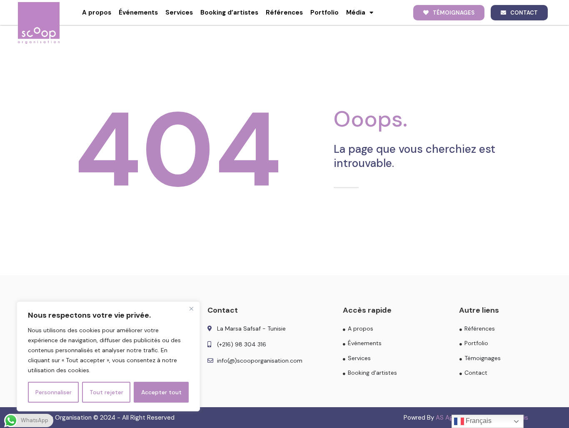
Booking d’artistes (229, 12)
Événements (138, 12)
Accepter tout (161, 392)
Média (355, 12)
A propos (96, 12)
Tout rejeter (106, 392)
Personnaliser (53, 392)
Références (284, 12)
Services (179, 12)
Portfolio (324, 12)
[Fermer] (191, 309)
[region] (108, 356)
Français (478, 420)
